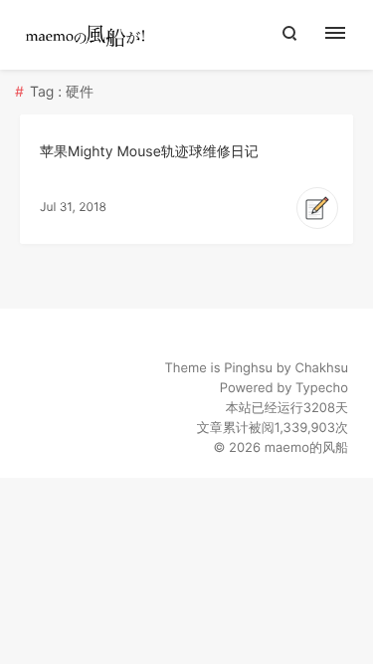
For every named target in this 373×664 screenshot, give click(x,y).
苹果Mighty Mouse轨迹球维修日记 (149, 151)
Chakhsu (321, 368)
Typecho (321, 388)
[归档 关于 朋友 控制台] (345, 35)
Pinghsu (248, 368)
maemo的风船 (306, 448)
